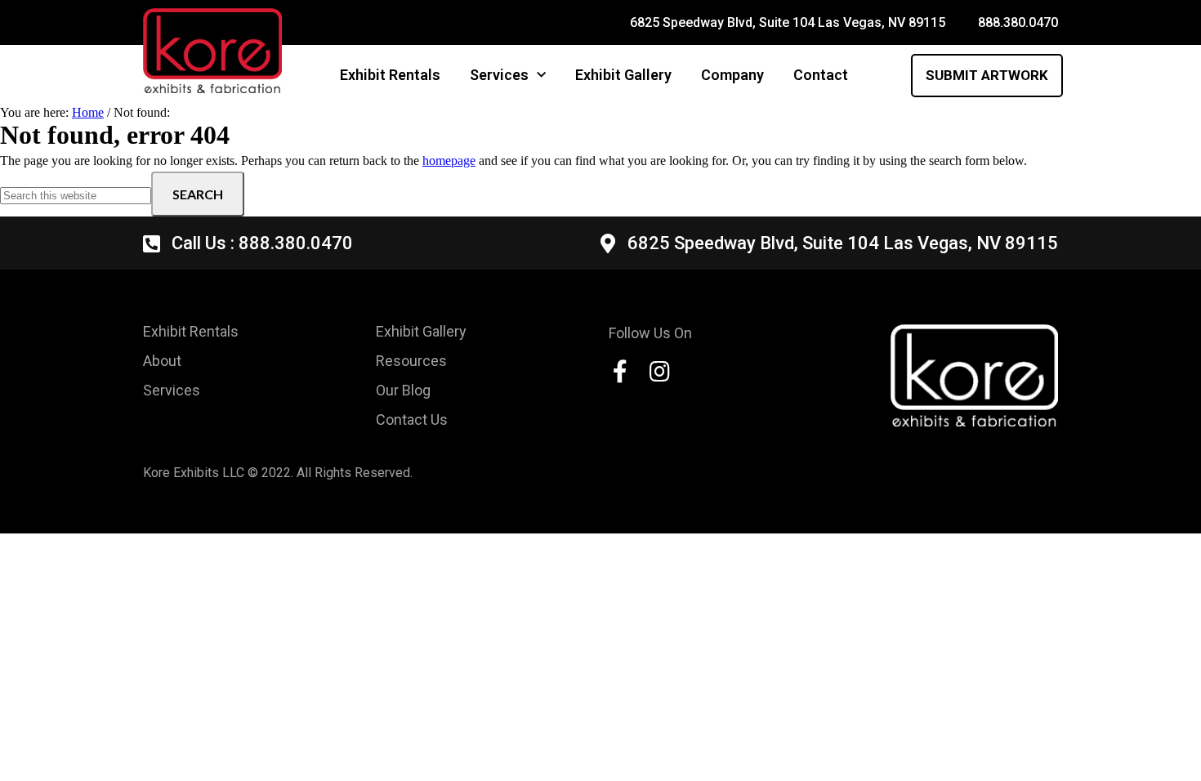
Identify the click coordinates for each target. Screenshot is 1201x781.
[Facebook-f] (620, 371)
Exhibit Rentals (390, 74)
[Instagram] (659, 371)
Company (732, 74)
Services (499, 74)
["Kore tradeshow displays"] (974, 375)
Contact (820, 74)
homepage (448, 160)
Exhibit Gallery (623, 74)
